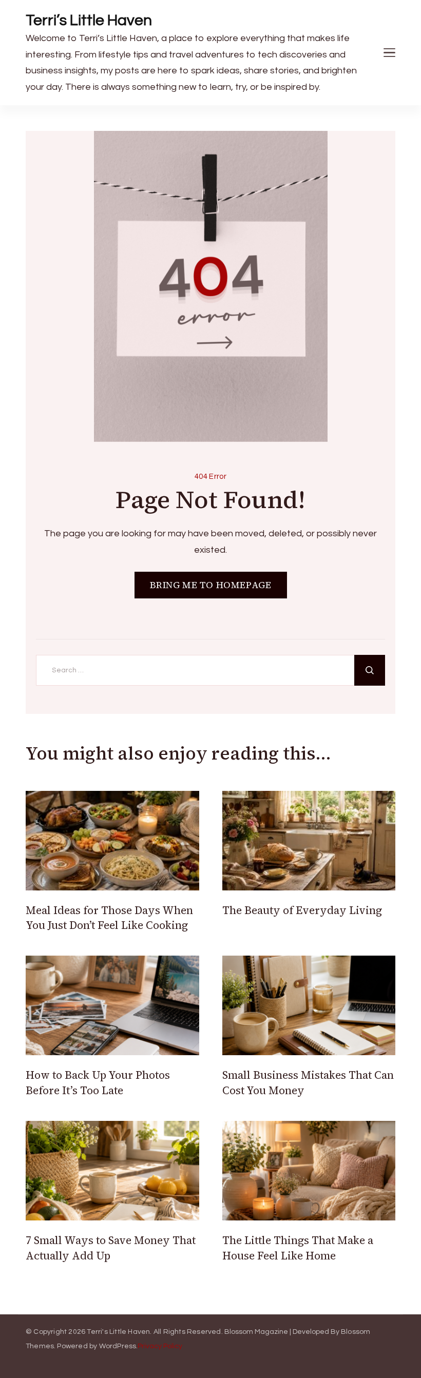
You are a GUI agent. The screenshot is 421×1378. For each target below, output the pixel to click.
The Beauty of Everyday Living (302, 910)
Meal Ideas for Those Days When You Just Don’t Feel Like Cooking (109, 918)
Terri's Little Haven (118, 1331)
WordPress (118, 1346)
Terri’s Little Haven (89, 20)
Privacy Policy (160, 1346)
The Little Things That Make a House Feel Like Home (297, 1248)
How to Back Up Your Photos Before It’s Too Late (98, 1082)
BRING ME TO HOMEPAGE (211, 584)
